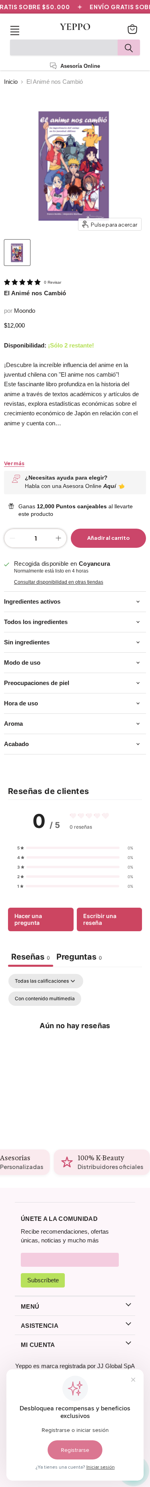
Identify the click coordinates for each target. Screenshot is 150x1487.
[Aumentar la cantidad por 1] (58, 538)
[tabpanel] (75, 1043)
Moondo (24, 310)
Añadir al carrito (108, 538)
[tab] (79, 958)
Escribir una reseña (99, 919)
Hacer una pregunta (28, 919)
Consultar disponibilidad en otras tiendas (58, 582)
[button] (75, 847)
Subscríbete (43, 1280)
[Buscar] (129, 47)
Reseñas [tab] (30, 957)
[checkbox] (44, 998)
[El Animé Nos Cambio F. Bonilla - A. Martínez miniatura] (17, 252)
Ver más (14, 463)
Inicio (11, 81)
